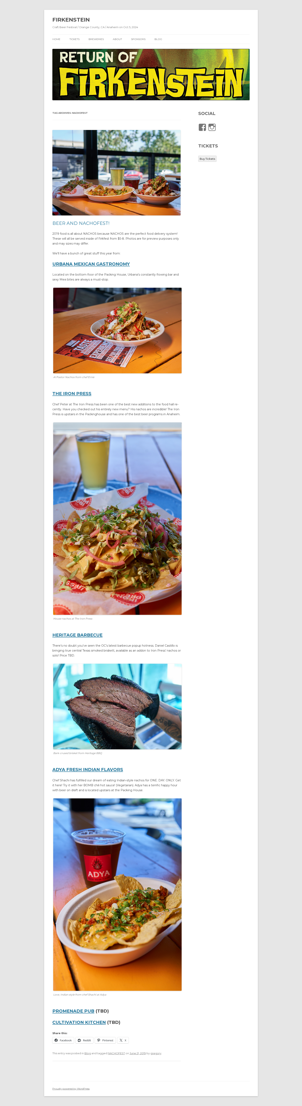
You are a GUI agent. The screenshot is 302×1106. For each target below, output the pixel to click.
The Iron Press (71, 393)
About (117, 39)
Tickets (74, 39)
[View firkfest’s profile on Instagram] (212, 127)
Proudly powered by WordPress (71, 1088)
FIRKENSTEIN (71, 19)
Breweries (96, 39)
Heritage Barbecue (77, 635)
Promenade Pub (73, 1011)
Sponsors (138, 39)
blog (158, 39)
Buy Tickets (207, 158)
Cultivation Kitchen (79, 1022)
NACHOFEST (116, 1053)
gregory (155, 1053)
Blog (87, 1053)
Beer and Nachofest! (81, 223)
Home (56, 39)
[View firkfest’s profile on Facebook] (202, 127)
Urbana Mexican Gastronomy (91, 264)
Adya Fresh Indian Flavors (87, 769)
